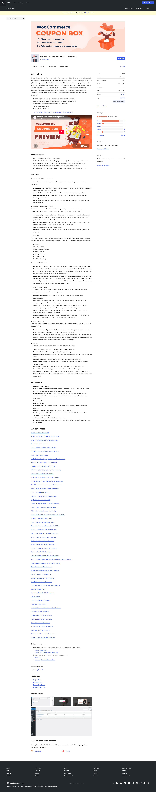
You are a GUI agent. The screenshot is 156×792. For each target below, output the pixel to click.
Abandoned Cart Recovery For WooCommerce (45, 570)
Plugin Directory (10, 8)
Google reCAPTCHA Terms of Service (46, 652)
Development (64, 66)
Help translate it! (89, 12)
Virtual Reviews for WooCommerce (41, 582)
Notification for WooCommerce (40, 630)
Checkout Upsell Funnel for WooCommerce (44, 548)
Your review (100, 135)
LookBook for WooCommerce (40, 611)
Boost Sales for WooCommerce (40, 623)
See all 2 (123, 94)
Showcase (38, 768)
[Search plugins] (23, 18)
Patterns (37, 775)
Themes (37, 770)
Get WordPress (148, 2)
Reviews (43, 66)
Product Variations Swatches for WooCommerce (45, 563)
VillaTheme (45, 59)
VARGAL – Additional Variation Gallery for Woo (45, 436)
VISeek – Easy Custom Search (40, 433)
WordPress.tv (68, 775)
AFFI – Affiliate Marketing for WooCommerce (44, 440)
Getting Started (38, 670)
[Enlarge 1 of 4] (48, 698)
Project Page (37, 680)
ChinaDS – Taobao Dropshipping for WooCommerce (46, 485)
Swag (95, 775)
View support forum (103, 149)
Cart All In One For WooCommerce (41, 552)
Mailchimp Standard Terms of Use (45, 660)
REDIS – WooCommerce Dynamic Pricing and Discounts (47, 515)
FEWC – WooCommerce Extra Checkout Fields (45, 477)
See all (123, 135)
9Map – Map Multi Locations (39, 444)
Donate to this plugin (103, 165)
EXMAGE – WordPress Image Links (41, 518)
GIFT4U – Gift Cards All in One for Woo (43, 466)
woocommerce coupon (118, 101)
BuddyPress (126, 775)
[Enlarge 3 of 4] (90, 698)
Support (122, 66)
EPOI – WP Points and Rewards (40, 492)
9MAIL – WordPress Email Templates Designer (44, 488)
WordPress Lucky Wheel (38, 604)
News (8, 770)
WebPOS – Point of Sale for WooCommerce (44, 496)
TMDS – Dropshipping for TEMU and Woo (43, 447)
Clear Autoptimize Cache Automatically (42, 474)
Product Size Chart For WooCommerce (42, 541)
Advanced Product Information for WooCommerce (46, 608)
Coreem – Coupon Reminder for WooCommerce (45, 503)
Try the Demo (38, 112)
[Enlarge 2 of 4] (69, 698)
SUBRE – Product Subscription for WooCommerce (46, 470)
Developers (67, 773)
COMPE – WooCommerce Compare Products (44, 507)
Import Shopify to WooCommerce (41, 574)
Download (121, 58)
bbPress (125, 773)
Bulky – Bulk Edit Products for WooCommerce (44, 533)
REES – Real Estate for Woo (39, 455)
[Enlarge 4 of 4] (90, 709)
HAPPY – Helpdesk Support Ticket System (44, 462)
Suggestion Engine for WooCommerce (42, 593)
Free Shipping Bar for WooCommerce (42, 626)
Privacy (8, 775)
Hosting (8, 773)
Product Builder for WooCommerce (41, 619)
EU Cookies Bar (35, 597)
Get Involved (96, 768)
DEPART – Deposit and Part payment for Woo (45, 451)
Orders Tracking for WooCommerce (41, 567)
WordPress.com (127, 768)
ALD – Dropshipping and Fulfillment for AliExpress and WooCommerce (51, 559)
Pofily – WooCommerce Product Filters (42, 522)
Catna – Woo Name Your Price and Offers (43, 537)
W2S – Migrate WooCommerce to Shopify (43, 511)
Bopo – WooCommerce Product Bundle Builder (45, 526)
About (8, 768)
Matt (124, 770)
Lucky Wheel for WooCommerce (40, 600)
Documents (47, 112)
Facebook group (68, 112)
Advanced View (101, 106)
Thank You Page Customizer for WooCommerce (45, 585)
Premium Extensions (39, 687)
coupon (122, 98)
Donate (96, 773)
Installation (52, 66)
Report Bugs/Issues (39, 685)
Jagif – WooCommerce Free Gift (40, 500)
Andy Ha (67, 751)
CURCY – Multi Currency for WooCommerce (44, 634)
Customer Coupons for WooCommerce (42, 578)
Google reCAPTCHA (41, 650)
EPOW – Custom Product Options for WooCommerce (47, 481)
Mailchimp (38, 657)
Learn (65, 768)
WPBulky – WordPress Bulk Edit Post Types (44, 529)
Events (95, 770)
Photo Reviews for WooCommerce (41, 615)
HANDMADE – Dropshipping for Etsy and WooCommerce (48, 459)
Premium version (56, 112)
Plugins (37, 773)
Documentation (37, 682)
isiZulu (23, 783)
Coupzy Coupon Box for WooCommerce (43, 637)
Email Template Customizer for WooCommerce (45, 556)
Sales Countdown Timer (38, 589)
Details (35, 66)
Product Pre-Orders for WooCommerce (42, 544)
